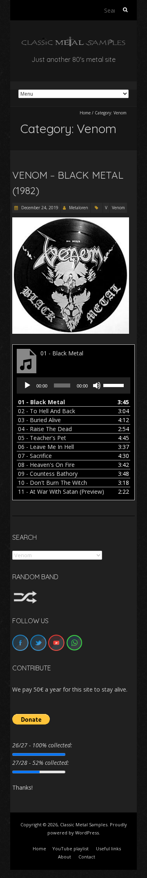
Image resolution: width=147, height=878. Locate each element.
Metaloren (78, 207)
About (64, 857)
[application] (73, 385)
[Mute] (97, 385)
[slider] (114, 384)
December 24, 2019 (39, 207)
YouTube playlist (70, 848)
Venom (118, 207)
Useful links (108, 848)
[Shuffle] (25, 594)
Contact (86, 857)
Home (85, 113)
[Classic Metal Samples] (73, 40)
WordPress (87, 833)
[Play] (27, 385)
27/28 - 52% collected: (40, 762)
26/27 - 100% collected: (42, 745)
